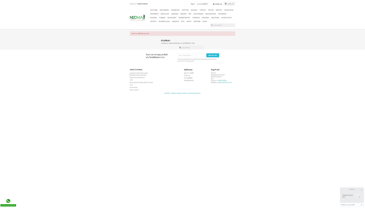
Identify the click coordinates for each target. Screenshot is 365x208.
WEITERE (197, 21)
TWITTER (185, 10)
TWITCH (203, 10)
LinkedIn (174, 14)
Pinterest (154, 14)
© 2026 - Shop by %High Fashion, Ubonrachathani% (182, 93)
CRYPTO (153, 21)
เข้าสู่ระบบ (187, 75)
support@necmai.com (225, 82)
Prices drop (133, 87)
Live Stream (198, 14)
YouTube (154, 10)
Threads (196, 18)
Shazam (153, 18)
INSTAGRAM (164, 10)
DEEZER (183, 14)
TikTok (211, 10)
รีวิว (190, 14)
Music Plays (226, 18)
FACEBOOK (175, 10)
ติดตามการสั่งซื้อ (189, 73)
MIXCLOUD (165, 14)
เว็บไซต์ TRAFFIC (184, 18)
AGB (131, 80)
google (194, 10)
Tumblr (162, 18)
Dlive (205, 21)
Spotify (219, 10)
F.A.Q (131, 85)
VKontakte (229, 10)
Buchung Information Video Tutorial (141, 82)
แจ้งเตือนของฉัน (189, 80)
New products (134, 90)
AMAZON (175, 21)
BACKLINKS (172, 18)
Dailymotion (210, 14)
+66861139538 (142, 4)
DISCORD (205, 18)
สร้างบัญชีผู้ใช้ (188, 78)
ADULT (188, 21)
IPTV (182, 21)
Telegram (222, 14)
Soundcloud (164, 21)
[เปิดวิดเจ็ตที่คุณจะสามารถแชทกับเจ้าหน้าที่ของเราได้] (352, 197)
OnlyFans (215, 18)
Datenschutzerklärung (137, 77)
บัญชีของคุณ (188, 70)
